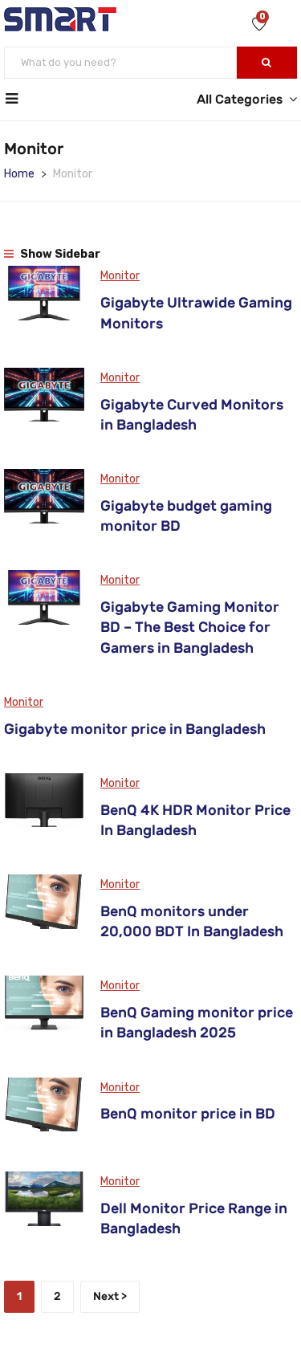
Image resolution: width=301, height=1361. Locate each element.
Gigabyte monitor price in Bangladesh (135, 729)
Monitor (120, 276)
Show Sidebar (59, 254)
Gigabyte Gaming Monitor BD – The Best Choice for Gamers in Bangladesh (189, 627)
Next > (110, 1296)
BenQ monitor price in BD (187, 1114)
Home (19, 174)
